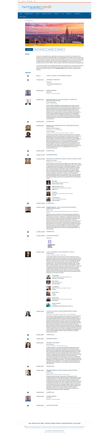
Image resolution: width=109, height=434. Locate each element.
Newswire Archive (29, 13)
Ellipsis (37, 13)
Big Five (36, 426)
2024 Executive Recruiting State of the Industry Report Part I (61, 427)
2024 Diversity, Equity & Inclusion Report (77, 427)
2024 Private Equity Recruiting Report (34, 427)
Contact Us (23, 1)
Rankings (68, 13)
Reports (56, 13)
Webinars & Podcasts (56, 423)
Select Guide (23, 16)
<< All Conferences (29, 20)
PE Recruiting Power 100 (62, 426)
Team (35, 1)
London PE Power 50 (55, 426)
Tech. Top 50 (49, 426)
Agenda (29, 49)
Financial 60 (44, 426)
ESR (63, 13)
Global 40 (40, 426)
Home (19, 1)
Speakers (51, 49)
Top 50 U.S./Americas (31, 426)
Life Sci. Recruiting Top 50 (71, 426)
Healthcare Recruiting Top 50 (80, 426)
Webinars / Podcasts (47, 13)
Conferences (77, 13)
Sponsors (60, 49)
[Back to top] (107, 432)
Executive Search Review (67, 423)
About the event (39, 49)
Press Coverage (29, 1)
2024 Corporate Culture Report (46, 427)
